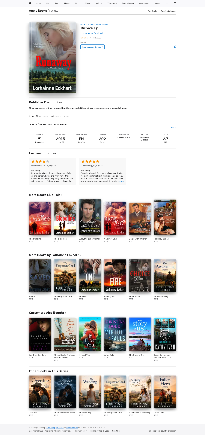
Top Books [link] (152, 11)
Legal (107, 431)
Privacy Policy (81, 431)
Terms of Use (96, 431)
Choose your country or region (162, 431)
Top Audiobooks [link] (168, 11)
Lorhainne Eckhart (91, 33)
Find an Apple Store (55, 428)
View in (91, 47)
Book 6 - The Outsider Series (94, 24)
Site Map (116, 431)
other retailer (72, 428)
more (173, 127)
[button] (167, 3)
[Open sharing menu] (175, 47)
